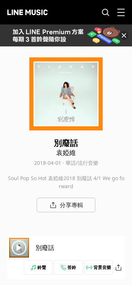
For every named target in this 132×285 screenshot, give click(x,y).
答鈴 (71, 267)
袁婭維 (66, 152)
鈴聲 (41, 267)
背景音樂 (102, 267)
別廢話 (45, 247)
